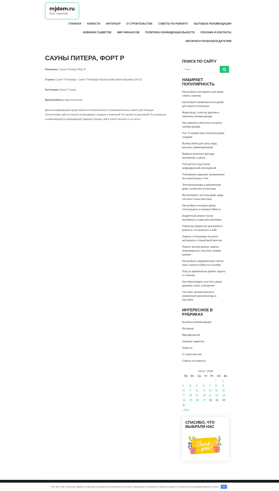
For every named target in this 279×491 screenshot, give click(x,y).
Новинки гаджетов (97, 32)
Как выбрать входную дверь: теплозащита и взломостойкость (201, 207)
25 (190, 400)
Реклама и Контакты (216, 32)
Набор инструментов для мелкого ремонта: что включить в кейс (202, 228)
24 (184, 400)
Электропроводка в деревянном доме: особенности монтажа (201, 187)
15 (216, 390)
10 (183, 390)
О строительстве (139, 24)
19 (197, 395)
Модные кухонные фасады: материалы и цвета (198, 156)
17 (183, 395)
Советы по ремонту (173, 24)
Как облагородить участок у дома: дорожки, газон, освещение (202, 283)
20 (204, 395)
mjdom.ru (62, 8)
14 (210, 390)
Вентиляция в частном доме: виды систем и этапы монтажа (202, 197)
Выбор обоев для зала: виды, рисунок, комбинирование (199, 145)
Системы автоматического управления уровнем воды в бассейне (199, 296)
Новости (93, 24)
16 (223, 390)
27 (204, 400)
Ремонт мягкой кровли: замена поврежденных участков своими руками (201, 250)
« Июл (185, 410)
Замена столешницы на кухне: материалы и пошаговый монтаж (202, 238)
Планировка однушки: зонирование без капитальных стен (203, 176)
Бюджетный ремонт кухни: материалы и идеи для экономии (201, 218)
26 (197, 400)
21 (210, 395)
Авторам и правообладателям (208, 41)
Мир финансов (128, 32)
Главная (74, 24)
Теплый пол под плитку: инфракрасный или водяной (199, 166)
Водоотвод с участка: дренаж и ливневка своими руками (200, 114)
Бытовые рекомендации (212, 24)
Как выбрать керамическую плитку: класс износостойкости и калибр (203, 263)
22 (216, 395)
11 (190, 390)
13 (204, 390)
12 (197, 390)
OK (223, 487)
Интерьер (113, 24)
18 (190, 395)
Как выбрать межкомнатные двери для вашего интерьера (203, 104)
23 (223, 395)
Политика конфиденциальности (170, 32)
